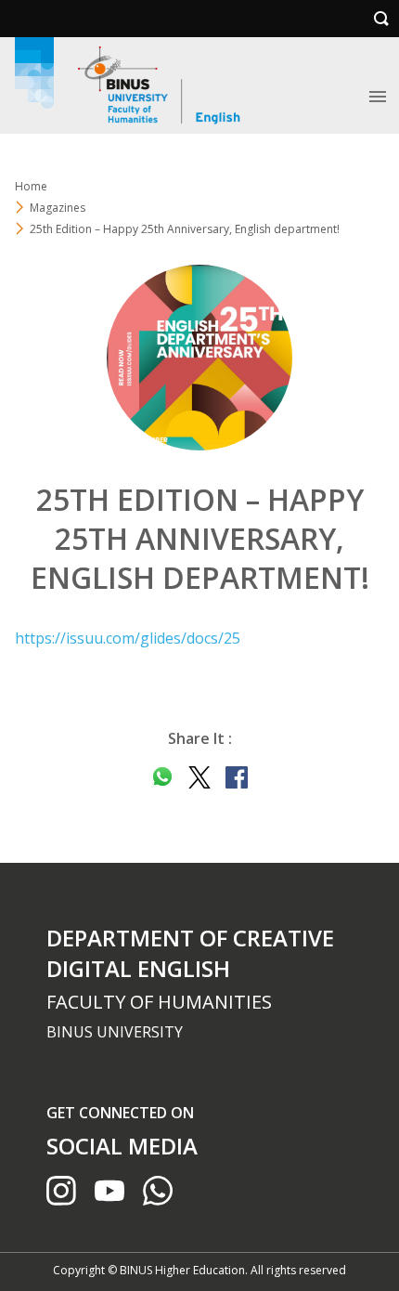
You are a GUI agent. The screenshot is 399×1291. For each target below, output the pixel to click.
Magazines (57, 207)
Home (31, 186)
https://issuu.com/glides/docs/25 (127, 638)
